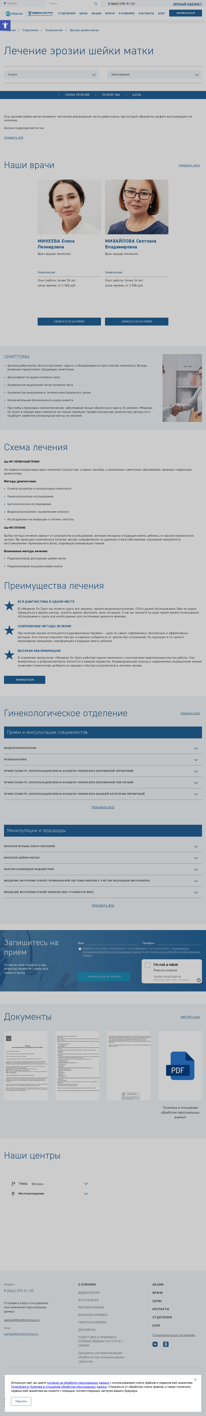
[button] (5, 25)
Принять (21, 1401)
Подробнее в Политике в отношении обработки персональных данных (59, 1387)
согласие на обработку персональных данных (78, 1383)
